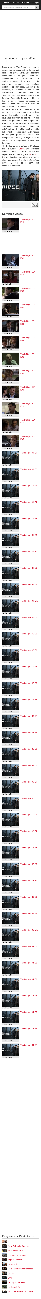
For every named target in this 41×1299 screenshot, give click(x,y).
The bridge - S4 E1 (28, 946)
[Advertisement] (20, 32)
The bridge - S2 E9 (28, 748)
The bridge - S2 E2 (28, 633)
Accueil (5, 2)
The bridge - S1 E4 (28, 502)
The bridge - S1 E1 (28, 452)
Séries (21, 148)
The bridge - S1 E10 (29, 600)
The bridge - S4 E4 (28, 995)
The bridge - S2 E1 (28, 617)
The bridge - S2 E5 (28, 683)
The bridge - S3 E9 (28, 913)
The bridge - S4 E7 (28, 1044)
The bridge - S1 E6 (28, 534)
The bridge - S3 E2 (28, 798)
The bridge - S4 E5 (28, 1012)
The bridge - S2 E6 (28, 699)
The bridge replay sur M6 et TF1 (19, 59)
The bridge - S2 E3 (28, 650)
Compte (35, 2)
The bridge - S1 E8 (28, 567)
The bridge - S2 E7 (28, 715)
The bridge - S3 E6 (28, 864)
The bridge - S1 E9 (28, 584)
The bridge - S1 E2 (28, 469)
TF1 (36, 154)
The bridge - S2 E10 (29, 765)
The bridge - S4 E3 (28, 979)
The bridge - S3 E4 (28, 831)
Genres (25, 2)
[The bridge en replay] (20, 185)
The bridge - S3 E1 (28, 781)
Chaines (15, 2)
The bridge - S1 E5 (28, 518)
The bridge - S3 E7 (28, 880)
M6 (30, 154)
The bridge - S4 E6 (28, 1028)
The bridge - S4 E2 (28, 962)
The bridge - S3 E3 (28, 814)
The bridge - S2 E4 (28, 666)
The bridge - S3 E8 (28, 896)
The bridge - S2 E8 (28, 732)
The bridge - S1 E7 (28, 551)
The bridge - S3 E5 (28, 847)
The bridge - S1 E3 (28, 485)
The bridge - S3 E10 (29, 929)
